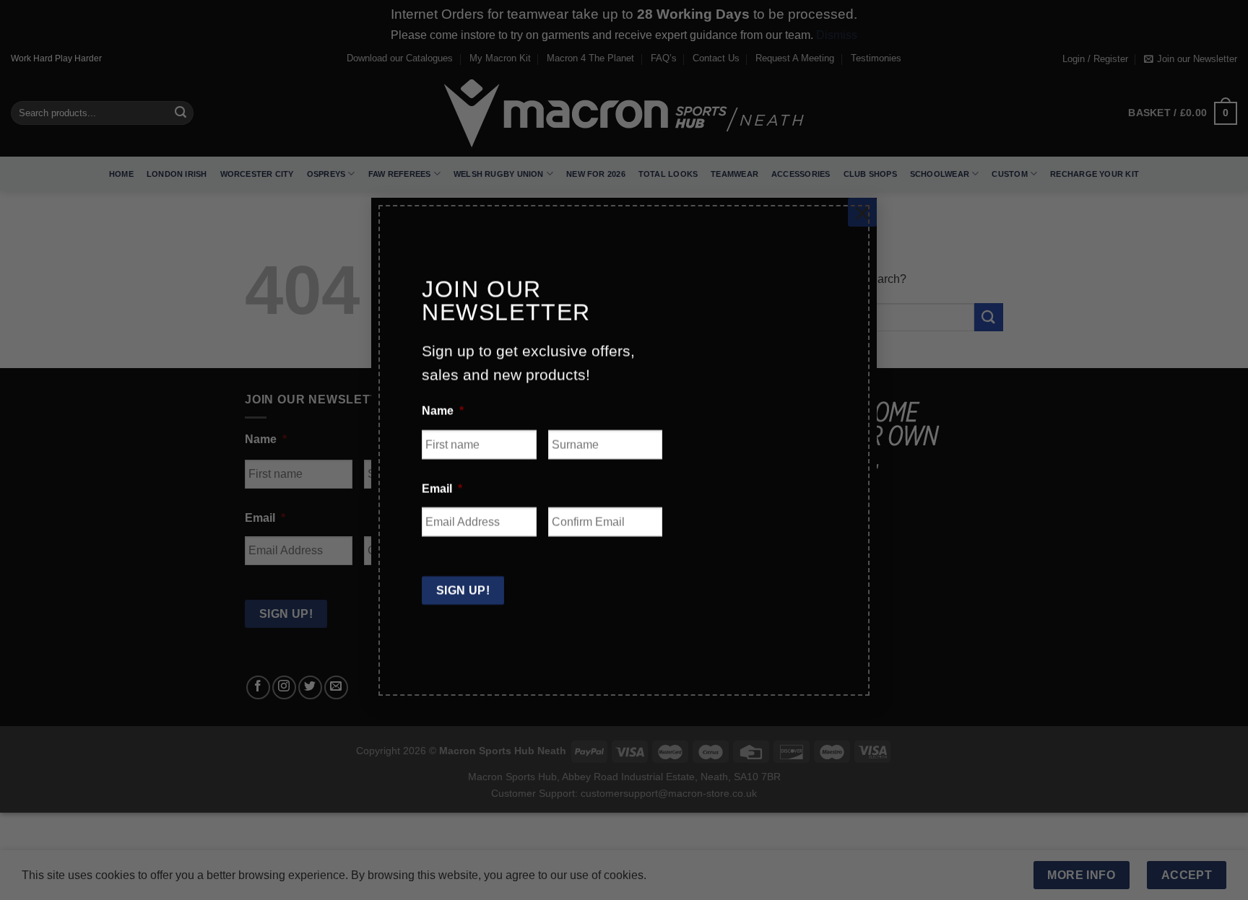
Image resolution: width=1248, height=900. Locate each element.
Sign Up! (463, 589)
